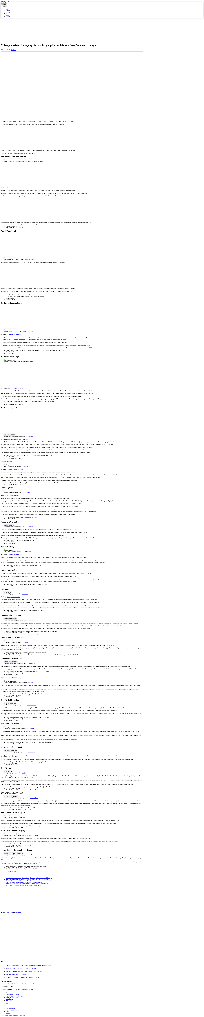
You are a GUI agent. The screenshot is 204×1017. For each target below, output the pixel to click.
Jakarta (7, 15)
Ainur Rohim (39, 161)
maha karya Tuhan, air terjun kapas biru (17, 439)
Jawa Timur (10, 912)
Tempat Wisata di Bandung (12, 994)
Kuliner (8, 10)
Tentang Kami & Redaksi (12, 1010)
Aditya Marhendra (29, 259)
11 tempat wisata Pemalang (14, 495)
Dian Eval (30, 620)
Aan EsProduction (30, 361)
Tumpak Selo (25, 642)
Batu (7, 17)
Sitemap (8, 1013)
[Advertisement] (48, 31)
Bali (7, 13)
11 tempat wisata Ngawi (13, 187)
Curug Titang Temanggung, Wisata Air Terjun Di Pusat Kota (21, 968)
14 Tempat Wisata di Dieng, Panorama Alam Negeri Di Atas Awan (22, 977)
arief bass (36, 854)
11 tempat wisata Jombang (14, 334)
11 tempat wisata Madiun (13, 597)
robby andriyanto (33, 835)
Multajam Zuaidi (34, 798)
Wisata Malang (9, 1001)
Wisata (7, 9)
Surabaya (8, 16)
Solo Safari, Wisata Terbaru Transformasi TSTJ (17, 974)
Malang (8, 12)
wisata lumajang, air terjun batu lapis (16, 388)
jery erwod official (31, 705)
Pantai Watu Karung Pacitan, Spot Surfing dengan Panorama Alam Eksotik (24, 971)
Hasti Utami (30, 682)
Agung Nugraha (29, 526)
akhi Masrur (30, 331)
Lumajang (18, 912)
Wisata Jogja (9, 1000)
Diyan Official (29, 436)
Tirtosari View (32, 663)
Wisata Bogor (9, 999)
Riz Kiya (24, 773)
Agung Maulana (26, 492)
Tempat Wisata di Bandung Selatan (14, 996)
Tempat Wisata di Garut (12, 997)
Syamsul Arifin (27, 551)
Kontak (7, 1011)
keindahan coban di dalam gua (15, 469)
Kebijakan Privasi (10, 1008)
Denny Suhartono (27, 466)
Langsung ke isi (5, 1)
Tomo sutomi (25, 594)
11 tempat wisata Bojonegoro (14, 554)
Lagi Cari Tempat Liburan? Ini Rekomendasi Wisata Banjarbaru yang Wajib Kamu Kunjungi (29, 965)
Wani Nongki (30, 728)
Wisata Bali (8, 1003)
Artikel (7, 7)
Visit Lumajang (31, 752)
